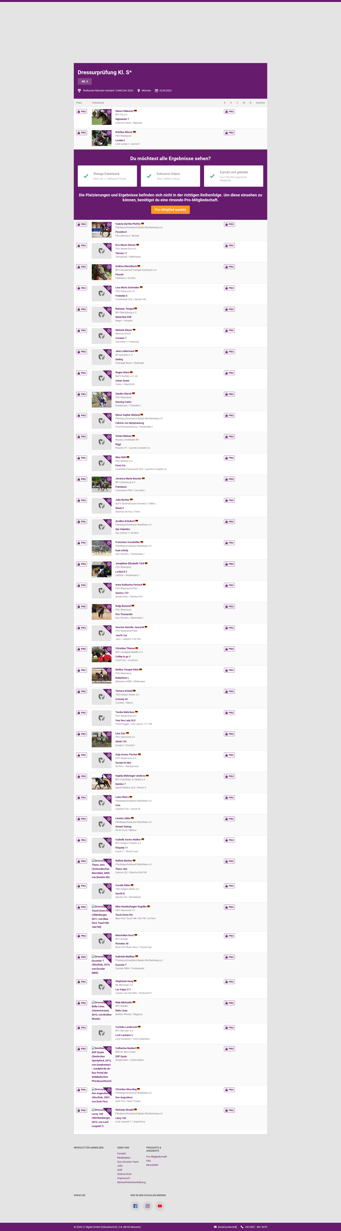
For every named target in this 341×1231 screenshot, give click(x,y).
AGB (119, 1169)
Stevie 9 (119, 508)
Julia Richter (122, 499)
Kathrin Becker (124, 860)
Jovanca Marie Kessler (128, 478)
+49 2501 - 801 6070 (255, 1226)
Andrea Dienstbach (126, 266)
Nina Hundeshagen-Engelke (131, 906)
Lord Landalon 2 (124, 1035)
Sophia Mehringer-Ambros (130, 775)
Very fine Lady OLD (125, 720)
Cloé (117, 805)
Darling (119, 359)
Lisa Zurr (120, 733)
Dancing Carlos (123, 402)
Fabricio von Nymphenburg (129, 423)
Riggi (118, 444)
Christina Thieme (125, 648)
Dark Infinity (121, 550)
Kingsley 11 (121, 847)
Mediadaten (123, 1157)
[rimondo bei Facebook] (135, 1206)
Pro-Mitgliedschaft (156, 1156)
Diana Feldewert (124, 111)
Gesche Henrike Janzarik (130, 627)
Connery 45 (121, 699)
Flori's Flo (120, 465)
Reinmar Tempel (124, 308)
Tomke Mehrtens (125, 712)
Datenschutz (124, 1174)
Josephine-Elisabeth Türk (130, 563)
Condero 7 (120, 338)
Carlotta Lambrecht (126, 1027)
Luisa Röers (122, 797)
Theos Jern (121, 869)
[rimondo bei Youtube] (160, 1206)
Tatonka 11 (121, 253)
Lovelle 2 (120, 140)
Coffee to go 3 (122, 656)
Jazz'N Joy (121, 635)
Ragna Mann (122, 372)
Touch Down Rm (124, 915)
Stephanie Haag (124, 981)
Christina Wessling (126, 1089)
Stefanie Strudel (124, 1109)
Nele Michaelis (124, 1002)
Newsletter (152, 1164)
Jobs (120, 1165)
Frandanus (121, 487)
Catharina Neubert (126, 1048)
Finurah (119, 274)
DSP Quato (121, 1056)
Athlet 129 (120, 741)
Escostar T (120, 965)
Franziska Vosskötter (128, 542)
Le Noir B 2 (121, 571)
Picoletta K (121, 232)
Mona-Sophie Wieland (128, 414)
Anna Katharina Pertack (129, 584)
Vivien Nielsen (123, 435)
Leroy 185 (120, 1118)
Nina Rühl (121, 457)
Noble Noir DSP (123, 317)
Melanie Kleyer (124, 330)
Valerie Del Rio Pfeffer (128, 223)
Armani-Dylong (123, 826)
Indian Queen (122, 380)
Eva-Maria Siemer (125, 244)
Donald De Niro (123, 762)
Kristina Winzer (124, 132)
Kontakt (121, 1153)
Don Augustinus (124, 1097)
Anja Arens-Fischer (126, 754)
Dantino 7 (120, 784)
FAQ (148, 1160)
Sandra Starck (123, 393)
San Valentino (122, 529)
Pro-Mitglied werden (170, 210)
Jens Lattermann (125, 351)
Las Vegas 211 (123, 989)
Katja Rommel (123, 605)
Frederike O (121, 295)
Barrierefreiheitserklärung (131, 1182)
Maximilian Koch (125, 935)
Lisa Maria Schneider (127, 287)
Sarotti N (120, 893)
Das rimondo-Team (128, 1161)
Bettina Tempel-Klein (127, 669)
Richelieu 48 (121, 943)
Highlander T (122, 119)
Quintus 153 (121, 593)
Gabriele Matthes (125, 956)
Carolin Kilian (123, 885)
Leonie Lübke (123, 818)
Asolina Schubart (125, 521)
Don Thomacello (124, 614)
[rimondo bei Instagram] (148, 1206)
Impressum (123, 1178)
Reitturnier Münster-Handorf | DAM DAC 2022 (108, 90)
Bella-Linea (121, 1010)
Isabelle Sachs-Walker (128, 839)
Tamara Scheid (124, 690)
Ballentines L (122, 678)
